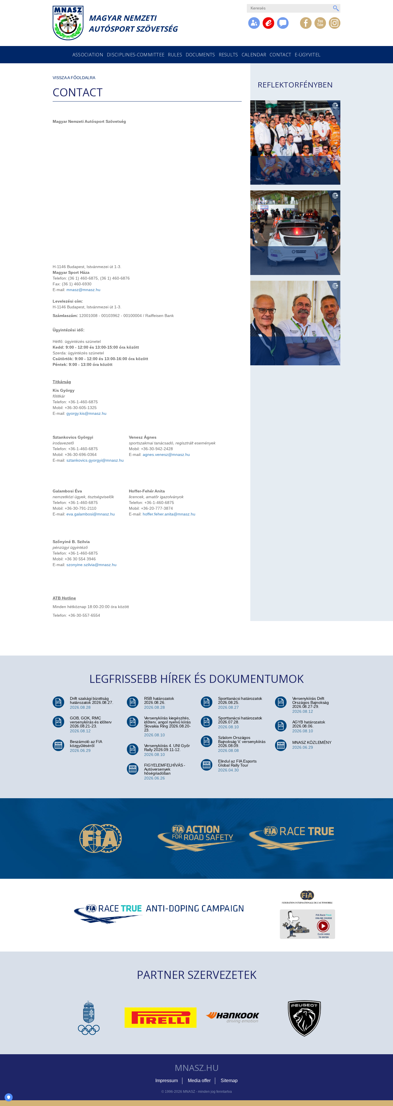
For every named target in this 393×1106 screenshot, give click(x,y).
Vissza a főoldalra (74, 77)
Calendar (254, 54)
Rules (175, 54)
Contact (280, 54)
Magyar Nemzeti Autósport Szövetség (133, 23)
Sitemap (229, 1080)
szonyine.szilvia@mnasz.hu (91, 564)
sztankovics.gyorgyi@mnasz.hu (95, 460)
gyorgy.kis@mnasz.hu (86, 413)
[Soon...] (283, 23)
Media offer (199, 1080)
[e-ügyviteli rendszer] (268, 23)
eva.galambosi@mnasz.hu (90, 514)
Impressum (166, 1080)
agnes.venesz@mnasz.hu (166, 454)
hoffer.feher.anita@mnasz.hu (169, 514)
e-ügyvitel (307, 54)
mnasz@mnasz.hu (83, 289)
